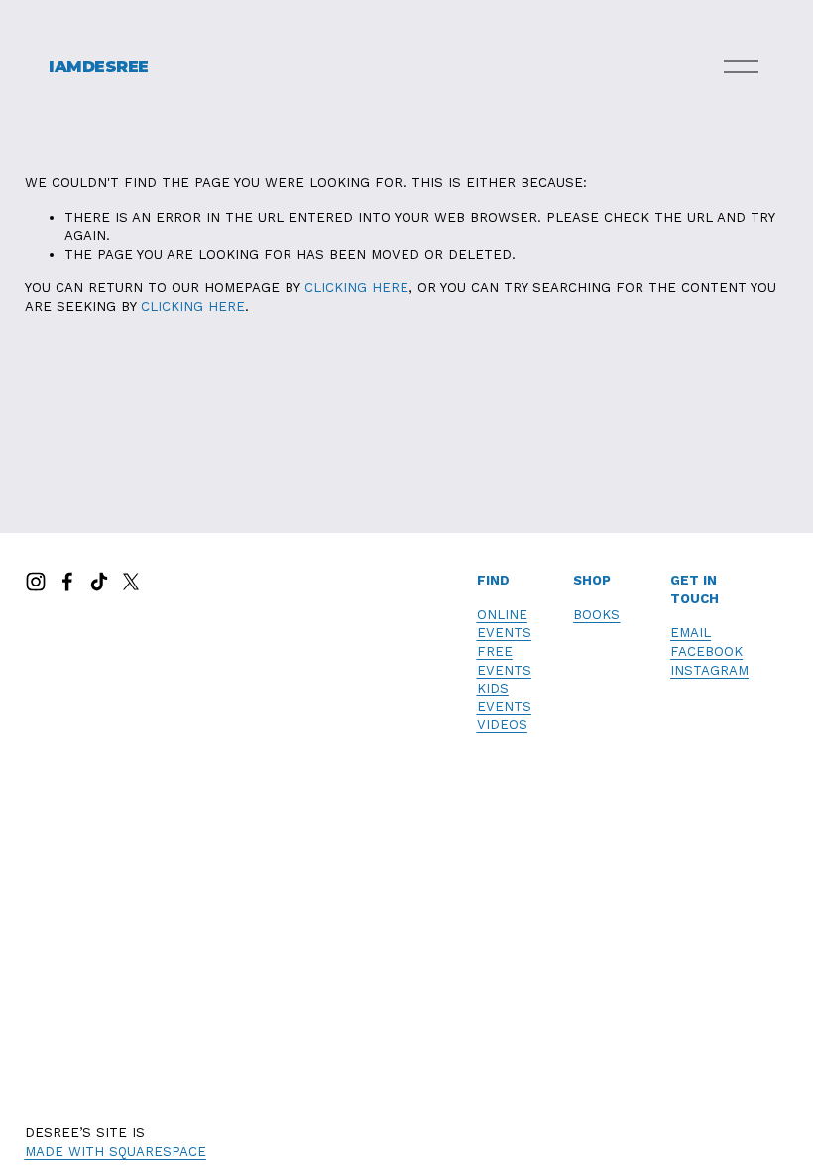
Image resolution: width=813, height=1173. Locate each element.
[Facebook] (67, 581)
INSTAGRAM (709, 670)
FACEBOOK (706, 651)
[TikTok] (99, 581)
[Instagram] (36, 581)
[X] (131, 581)
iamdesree (99, 66)
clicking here (356, 287)
